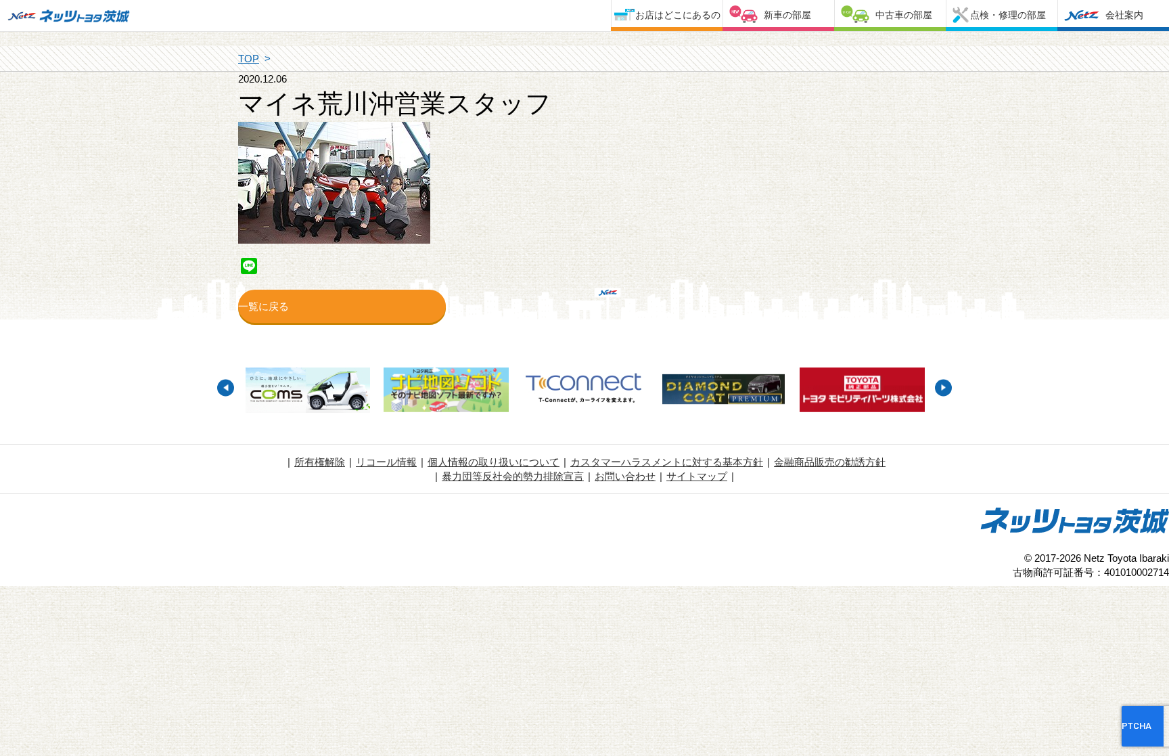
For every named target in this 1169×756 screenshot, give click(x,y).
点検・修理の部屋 (1008, 14)
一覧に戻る (263, 306)
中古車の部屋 (903, 14)
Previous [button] (225, 387)
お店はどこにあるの (677, 14)
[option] (307, 392)
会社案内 (1124, 14)
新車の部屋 (787, 14)
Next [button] (943, 387)
